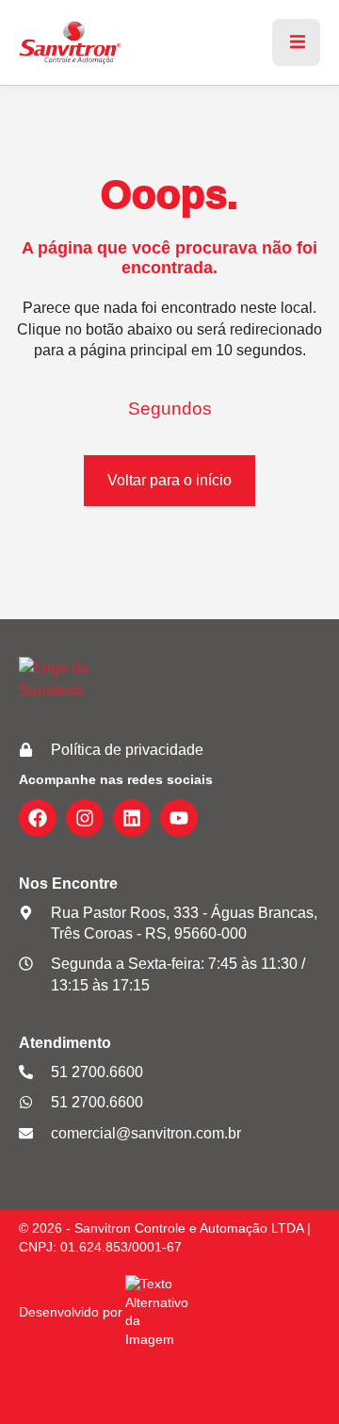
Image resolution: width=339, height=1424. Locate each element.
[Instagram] (85, 818)
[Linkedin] (132, 818)
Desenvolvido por (70, 1311)
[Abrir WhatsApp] (292, 1376)
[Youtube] (179, 818)
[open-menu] (296, 42)
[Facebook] (37, 818)
